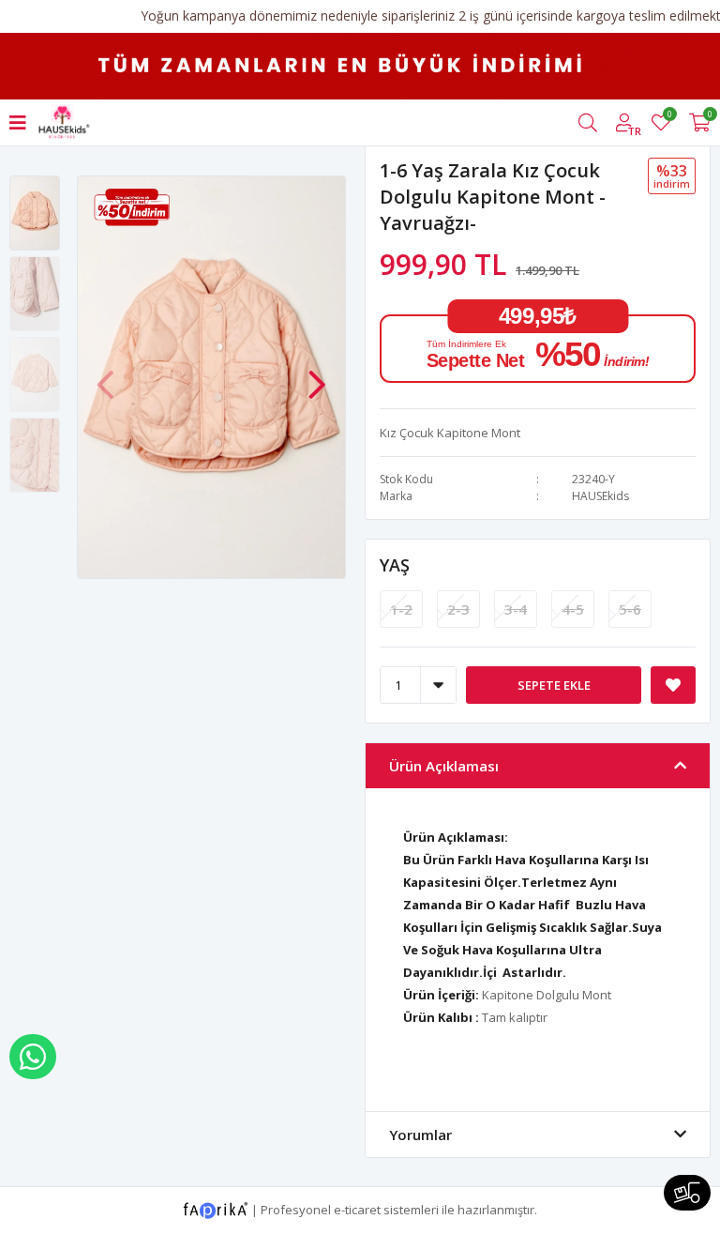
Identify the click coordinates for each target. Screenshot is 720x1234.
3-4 (515, 609)
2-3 (458, 609)
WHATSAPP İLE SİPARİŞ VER (32, 1056)
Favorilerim (669, 117)
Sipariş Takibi (687, 1193)
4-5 (573, 609)
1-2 (401, 609)
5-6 (630, 609)
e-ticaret (357, 1208)
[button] (317, 375)
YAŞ (395, 565)
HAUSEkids (600, 496)
